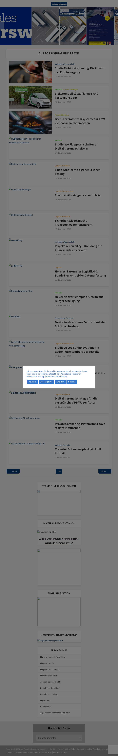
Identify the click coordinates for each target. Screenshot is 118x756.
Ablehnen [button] (32, 382)
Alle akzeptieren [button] (46, 382)
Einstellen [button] (60, 382)
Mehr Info (71, 382)
